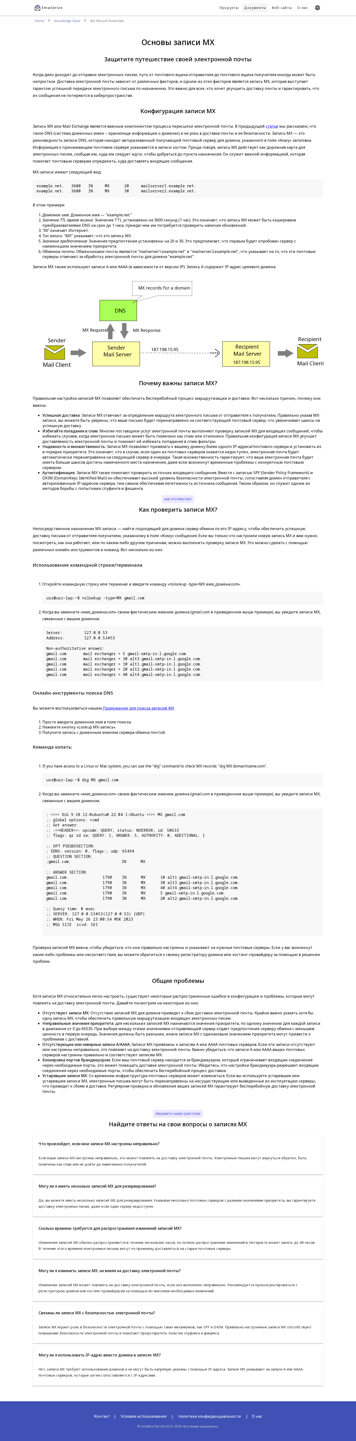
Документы (255, 7)
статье (272, 126)
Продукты (229, 7)
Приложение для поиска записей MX (138, 708)
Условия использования (143, 1416)
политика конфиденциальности (209, 1416)
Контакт (102, 1416)
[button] (178, 1143)
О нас (302, 7)
